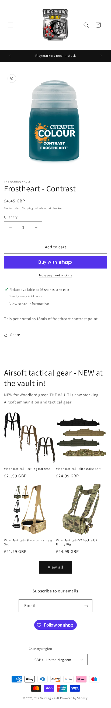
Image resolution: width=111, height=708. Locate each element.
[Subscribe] (86, 605)
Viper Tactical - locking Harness (27, 469)
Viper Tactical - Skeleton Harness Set (28, 542)
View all (55, 567)
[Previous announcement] (10, 56)
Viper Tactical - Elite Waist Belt (78, 469)
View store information (29, 303)
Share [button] (15, 334)
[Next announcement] (101, 56)
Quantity (11, 217)
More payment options (55, 275)
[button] (11, 25)
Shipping (27, 208)
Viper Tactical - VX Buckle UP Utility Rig (77, 542)
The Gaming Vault (47, 698)
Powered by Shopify (74, 698)
